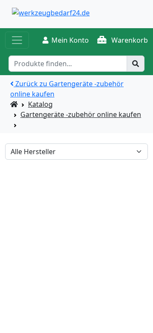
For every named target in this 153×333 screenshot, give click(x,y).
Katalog (40, 104)
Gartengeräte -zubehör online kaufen (80, 114)
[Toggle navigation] (17, 40)
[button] (122, 40)
